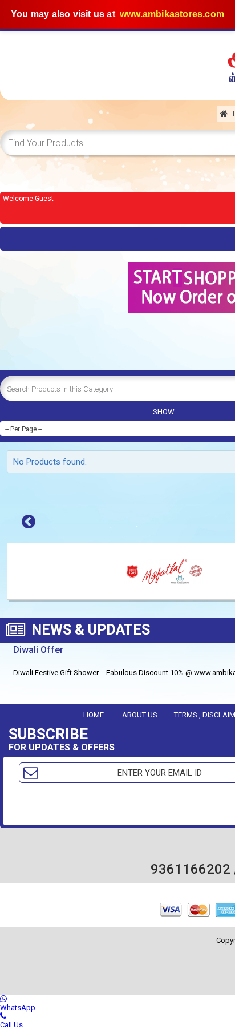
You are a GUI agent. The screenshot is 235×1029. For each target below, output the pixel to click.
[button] (28, 522)
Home (93, 715)
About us (139, 715)
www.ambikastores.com (172, 14)
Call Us (11, 1024)
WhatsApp (17, 1007)
